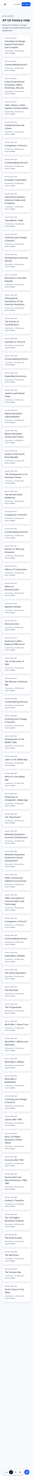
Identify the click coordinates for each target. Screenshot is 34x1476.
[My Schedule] (20, 1472)
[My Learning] (11, 1472)
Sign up (27, 4)
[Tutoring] (16, 1472)
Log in (18, 4)
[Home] (6, 1472)
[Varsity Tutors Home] (5, 4)
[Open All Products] (26, 1472)
